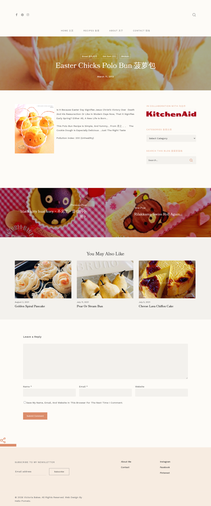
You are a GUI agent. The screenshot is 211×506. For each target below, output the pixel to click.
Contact (125, 467)
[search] (194, 15)
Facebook (165, 467)
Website (139, 386)
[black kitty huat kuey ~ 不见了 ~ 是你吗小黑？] (53, 212)
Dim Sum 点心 (109, 56)
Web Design (71, 497)
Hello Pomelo (22, 501)
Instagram (165, 461)
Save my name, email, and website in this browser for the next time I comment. (74, 402)
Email (83, 386)
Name (27, 386)
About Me (126, 461)
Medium (125, 56)
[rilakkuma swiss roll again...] (158, 212)
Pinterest (165, 473)
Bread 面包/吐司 (89, 56)
